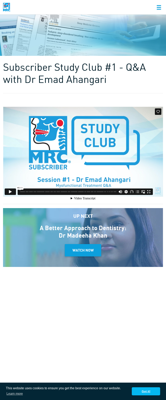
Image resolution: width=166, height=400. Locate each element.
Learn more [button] (14, 393)
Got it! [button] (146, 391)
